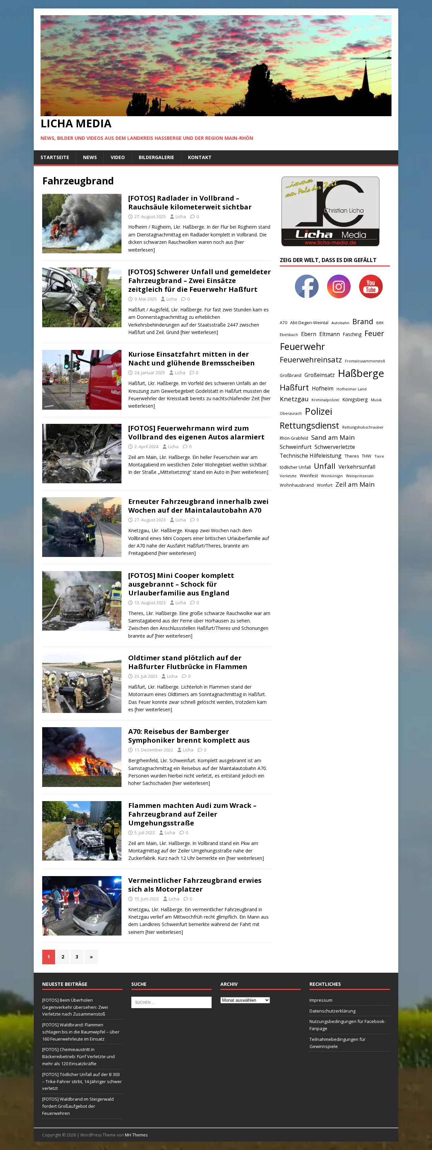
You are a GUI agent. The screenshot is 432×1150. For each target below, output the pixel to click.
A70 (283, 323)
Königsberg (355, 399)
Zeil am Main (355, 484)
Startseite (54, 157)
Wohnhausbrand (297, 485)
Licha (181, 216)
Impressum (320, 1000)
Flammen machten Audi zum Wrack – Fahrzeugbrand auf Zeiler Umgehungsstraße (192, 814)
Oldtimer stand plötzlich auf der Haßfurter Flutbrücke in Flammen (187, 662)
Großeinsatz (319, 375)
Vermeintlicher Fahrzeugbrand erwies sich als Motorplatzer (195, 885)
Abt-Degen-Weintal (309, 323)
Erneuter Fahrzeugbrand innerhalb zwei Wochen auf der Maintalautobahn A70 (198, 506)
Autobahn (340, 322)
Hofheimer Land (351, 388)
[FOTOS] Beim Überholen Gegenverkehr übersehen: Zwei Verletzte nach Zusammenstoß (75, 1007)
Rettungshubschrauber (363, 427)
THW (366, 456)
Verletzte (288, 475)
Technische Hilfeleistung (311, 455)
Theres (352, 456)
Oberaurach (291, 413)
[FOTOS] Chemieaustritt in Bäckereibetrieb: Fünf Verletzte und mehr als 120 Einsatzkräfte (78, 1056)
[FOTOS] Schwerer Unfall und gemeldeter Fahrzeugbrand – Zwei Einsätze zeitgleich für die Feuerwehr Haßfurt (199, 280)
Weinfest (309, 475)
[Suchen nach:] (171, 1002)
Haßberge (361, 373)
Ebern (308, 334)
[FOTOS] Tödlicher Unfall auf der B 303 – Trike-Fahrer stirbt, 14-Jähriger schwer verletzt (82, 1081)
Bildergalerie (156, 157)
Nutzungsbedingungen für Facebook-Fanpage (347, 1024)
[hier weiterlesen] (199, 332)
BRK (380, 322)
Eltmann (329, 334)
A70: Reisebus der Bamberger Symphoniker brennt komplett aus (189, 736)
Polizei (318, 411)
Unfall (324, 466)
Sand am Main (333, 437)
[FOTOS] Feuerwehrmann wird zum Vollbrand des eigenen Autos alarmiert (196, 432)
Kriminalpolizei (325, 399)
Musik (376, 399)
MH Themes (136, 1135)
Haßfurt (294, 387)
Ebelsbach (289, 334)
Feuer (374, 333)
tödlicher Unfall (295, 467)
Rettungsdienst (309, 425)
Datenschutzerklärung (332, 1011)
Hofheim (322, 388)
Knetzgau (294, 398)
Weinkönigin (332, 476)
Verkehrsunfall (357, 466)
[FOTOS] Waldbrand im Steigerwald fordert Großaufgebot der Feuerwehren (78, 1106)
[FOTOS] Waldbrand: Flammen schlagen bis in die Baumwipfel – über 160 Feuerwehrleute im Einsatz (80, 1032)
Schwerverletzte (335, 447)
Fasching (352, 334)
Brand (362, 321)
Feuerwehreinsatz (311, 359)
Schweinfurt (296, 447)
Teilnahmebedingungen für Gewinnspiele (337, 1042)
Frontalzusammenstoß (365, 360)
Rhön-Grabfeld (294, 438)
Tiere (379, 456)
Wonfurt (324, 485)
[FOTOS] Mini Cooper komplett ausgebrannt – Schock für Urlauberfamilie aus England (181, 584)
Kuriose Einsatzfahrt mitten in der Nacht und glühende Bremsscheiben (191, 358)
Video (118, 157)
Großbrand (290, 375)
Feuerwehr (302, 346)
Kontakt (200, 157)
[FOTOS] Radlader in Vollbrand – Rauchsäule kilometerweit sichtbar (190, 202)
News (90, 157)
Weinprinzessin (360, 475)
